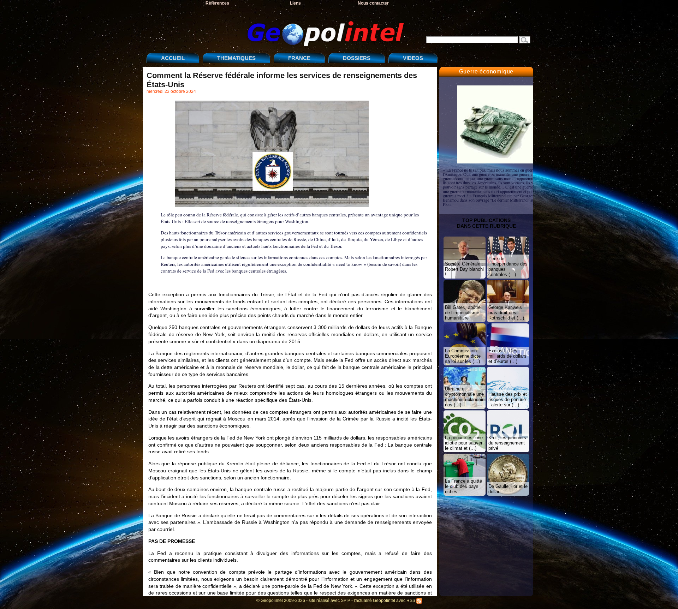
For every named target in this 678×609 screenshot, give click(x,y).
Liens (295, 3)
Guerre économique (486, 71)
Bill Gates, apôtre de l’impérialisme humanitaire (463, 313)
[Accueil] (277, 27)
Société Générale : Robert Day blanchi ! (464, 269)
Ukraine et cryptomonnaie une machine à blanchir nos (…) (464, 396)
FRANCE (299, 58)
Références (217, 3)
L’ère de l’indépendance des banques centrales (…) (508, 266)
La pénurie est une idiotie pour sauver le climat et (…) (464, 443)
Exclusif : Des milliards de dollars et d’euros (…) (507, 356)
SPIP (345, 600)
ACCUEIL (173, 58)
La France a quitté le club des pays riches (463, 486)
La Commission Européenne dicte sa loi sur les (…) (463, 356)
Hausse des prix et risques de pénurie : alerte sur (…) (507, 399)
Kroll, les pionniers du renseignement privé (507, 443)
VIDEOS (413, 58)
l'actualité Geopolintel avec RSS (385, 600)
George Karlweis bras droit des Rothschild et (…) (506, 313)
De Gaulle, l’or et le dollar (508, 489)
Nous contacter (373, 3)
